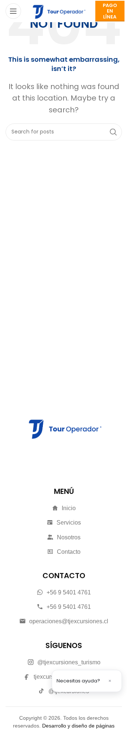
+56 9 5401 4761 (69, 592)
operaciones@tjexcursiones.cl (68, 621)
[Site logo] (58, 10)
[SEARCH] (113, 131)
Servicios (69, 522)
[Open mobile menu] (13, 11)
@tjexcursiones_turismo (68, 662)
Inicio (69, 508)
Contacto (69, 552)
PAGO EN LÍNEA (110, 11)
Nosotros (69, 537)
